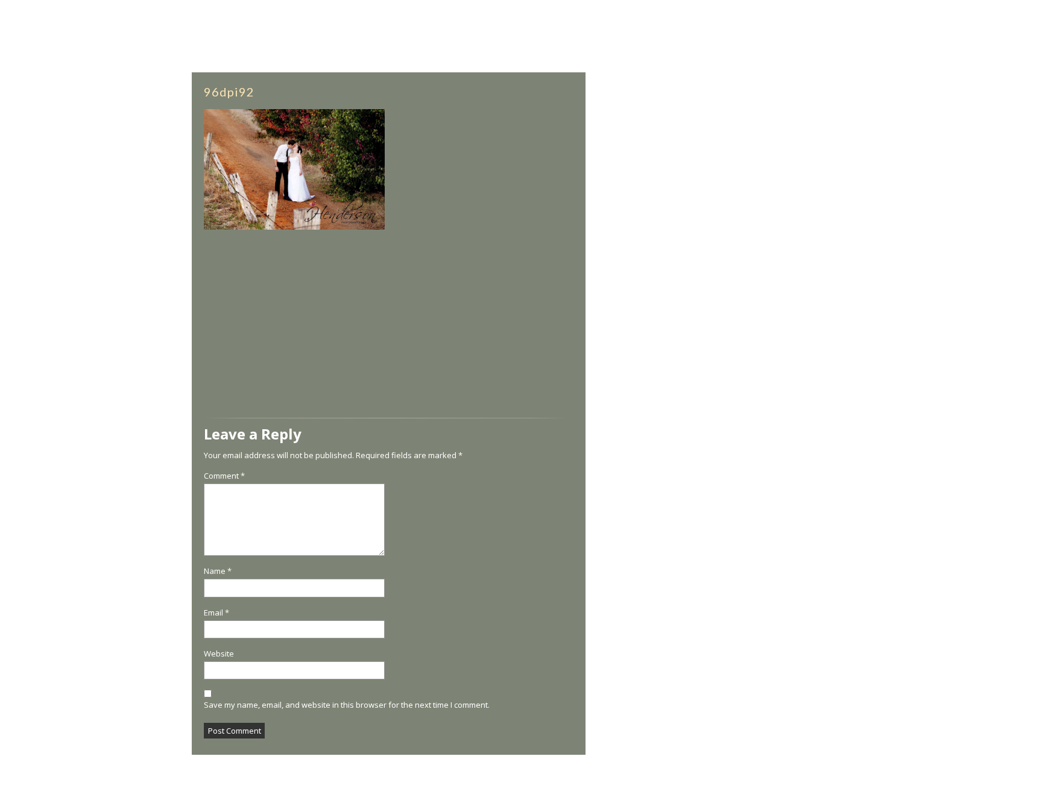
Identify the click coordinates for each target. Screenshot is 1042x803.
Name (218, 571)
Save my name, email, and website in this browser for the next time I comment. (347, 705)
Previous (38, 409)
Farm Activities (279, 56)
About (91, 56)
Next (1024, 409)
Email (216, 613)
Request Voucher (817, 71)
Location (742, 56)
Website (219, 654)
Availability (213, 56)
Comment (224, 476)
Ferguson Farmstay (755, 786)
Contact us (892, 56)
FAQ (957, 56)
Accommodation (146, 56)
